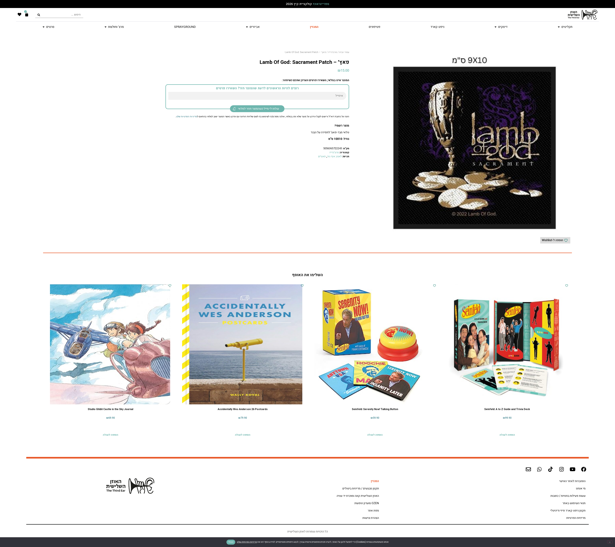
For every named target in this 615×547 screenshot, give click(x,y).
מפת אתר (373, 510)
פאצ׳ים (322, 156)
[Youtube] (572, 469)
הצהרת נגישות (370, 518)
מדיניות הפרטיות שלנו (186, 116)
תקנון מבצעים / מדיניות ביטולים (360, 488)
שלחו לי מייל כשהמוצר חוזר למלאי (258, 109)
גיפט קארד (437, 27)
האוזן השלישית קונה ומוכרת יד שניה (358, 496)
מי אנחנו (581, 488)
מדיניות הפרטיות (576, 518)
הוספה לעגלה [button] (507, 434)
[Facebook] (583, 469)
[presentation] (59, 14)
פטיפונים (374, 27)
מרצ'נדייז (332, 52)
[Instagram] (561, 469)
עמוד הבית (344, 52)
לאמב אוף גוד (334, 156)
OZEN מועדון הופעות (366, 503)
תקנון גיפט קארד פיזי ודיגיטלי (568, 510)
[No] (610, 541)
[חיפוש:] (59, 14)
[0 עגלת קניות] (27, 14)
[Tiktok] (550, 469)
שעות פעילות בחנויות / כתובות (568, 496)
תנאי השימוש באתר (574, 503)
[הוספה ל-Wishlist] (566, 285)
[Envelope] (528, 469)
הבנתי (231, 542)
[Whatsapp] (539, 469)
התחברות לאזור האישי (572, 481)
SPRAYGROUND (185, 27)
